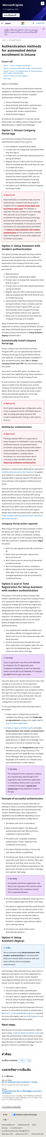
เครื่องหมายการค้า (21, 1134)
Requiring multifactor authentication (20, 462)
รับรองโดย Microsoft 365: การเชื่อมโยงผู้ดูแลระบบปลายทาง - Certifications (22, 1092)
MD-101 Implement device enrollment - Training (19, 1082)
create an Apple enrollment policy (26, 1033)
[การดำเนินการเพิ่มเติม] (42, 40)
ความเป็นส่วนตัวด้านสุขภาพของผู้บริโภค (15, 1131)
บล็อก (34, 1125)
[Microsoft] (23, 23)
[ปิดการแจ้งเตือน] (42, 3)
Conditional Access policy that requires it (18, 472)
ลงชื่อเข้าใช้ (40, 23)
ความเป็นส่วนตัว (15, 1128)
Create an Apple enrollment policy (19, 728)
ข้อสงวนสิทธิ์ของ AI (8, 1125)
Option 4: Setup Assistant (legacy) (15, 76)
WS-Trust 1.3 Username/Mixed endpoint (18, 1013)
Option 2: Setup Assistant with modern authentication (22, 68)
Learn (4, 40)
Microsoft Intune (15, 40)
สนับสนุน (5, 1128)
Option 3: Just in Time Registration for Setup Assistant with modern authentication (22, 72)
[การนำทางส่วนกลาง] (2, 23)
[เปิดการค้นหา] (33, 23)
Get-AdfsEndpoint (30, 1016)
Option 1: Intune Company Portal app (16, 65)
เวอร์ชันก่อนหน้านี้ (23, 1125)
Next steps (7, 79)
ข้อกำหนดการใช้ (7, 1134)
